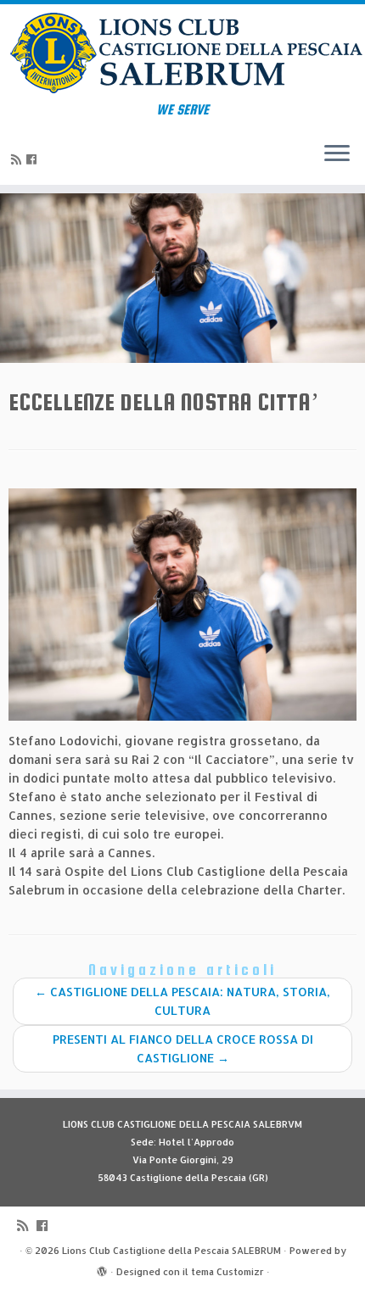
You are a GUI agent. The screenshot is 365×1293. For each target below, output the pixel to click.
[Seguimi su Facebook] (34, 159)
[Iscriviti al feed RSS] (18, 159)
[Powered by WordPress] (102, 1268)
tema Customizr (227, 1272)
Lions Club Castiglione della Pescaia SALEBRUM (171, 1251)
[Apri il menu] (337, 154)
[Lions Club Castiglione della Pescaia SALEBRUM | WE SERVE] (182, 53)
